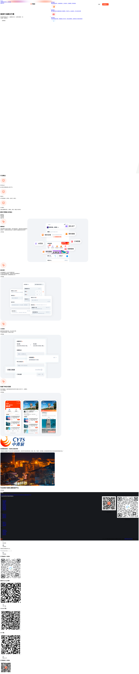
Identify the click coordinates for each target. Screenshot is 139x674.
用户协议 (4, 533)
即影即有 (4, 505)
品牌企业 (4, 516)
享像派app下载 (3, 494)
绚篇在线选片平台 (27, 494)
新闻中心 (4, 522)
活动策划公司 (21, 494)
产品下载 (4, 524)
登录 (99, 4)
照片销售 (4, 506)
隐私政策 (4, 534)
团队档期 (4, 508)
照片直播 (4, 500)
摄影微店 (4, 507)
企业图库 (4, 509)
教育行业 (4, 517)
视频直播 (4, 501)
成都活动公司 (16, 494)
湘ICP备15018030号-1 (129, 538)
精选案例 (4, 530)
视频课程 (4, 525)
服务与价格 (5, 531)
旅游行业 (4, 515)
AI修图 (4, 502)
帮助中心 (4, 523)
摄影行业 (4, 514)
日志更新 (4, 532)
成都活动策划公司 (9, 494)
